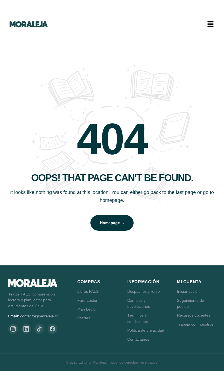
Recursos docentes (193, 315)
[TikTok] (39, 329)
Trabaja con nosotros (195, 324)
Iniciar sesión (188, 291)
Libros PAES (88, 291)
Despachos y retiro (143, 291)
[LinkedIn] (26, 329)
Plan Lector (87, 309)
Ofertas (83, 318)
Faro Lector (87, 300)
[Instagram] (13, 329)
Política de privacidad (145, 330)
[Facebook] (52, 329)
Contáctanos (138, 339)
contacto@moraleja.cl (39, 316)
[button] (210, 24)
